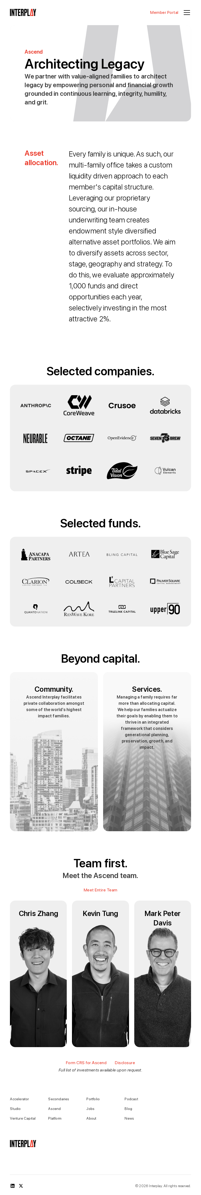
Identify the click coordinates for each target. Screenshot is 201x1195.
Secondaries (58, 1099)
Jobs (90, 1108)
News (129, 1118)
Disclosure (125, 1063)
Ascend (54, 1108)
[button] (186, 12)
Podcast (131, 1099)
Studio (15, 1108)
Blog (128, 1108)
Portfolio (93, 1099)
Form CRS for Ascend (86, 1063)
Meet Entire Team (101, 890)
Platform (55, 1118)
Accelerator (19, 1099)
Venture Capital (23, 1118)
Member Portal (164, 12)
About (91, 1118)
